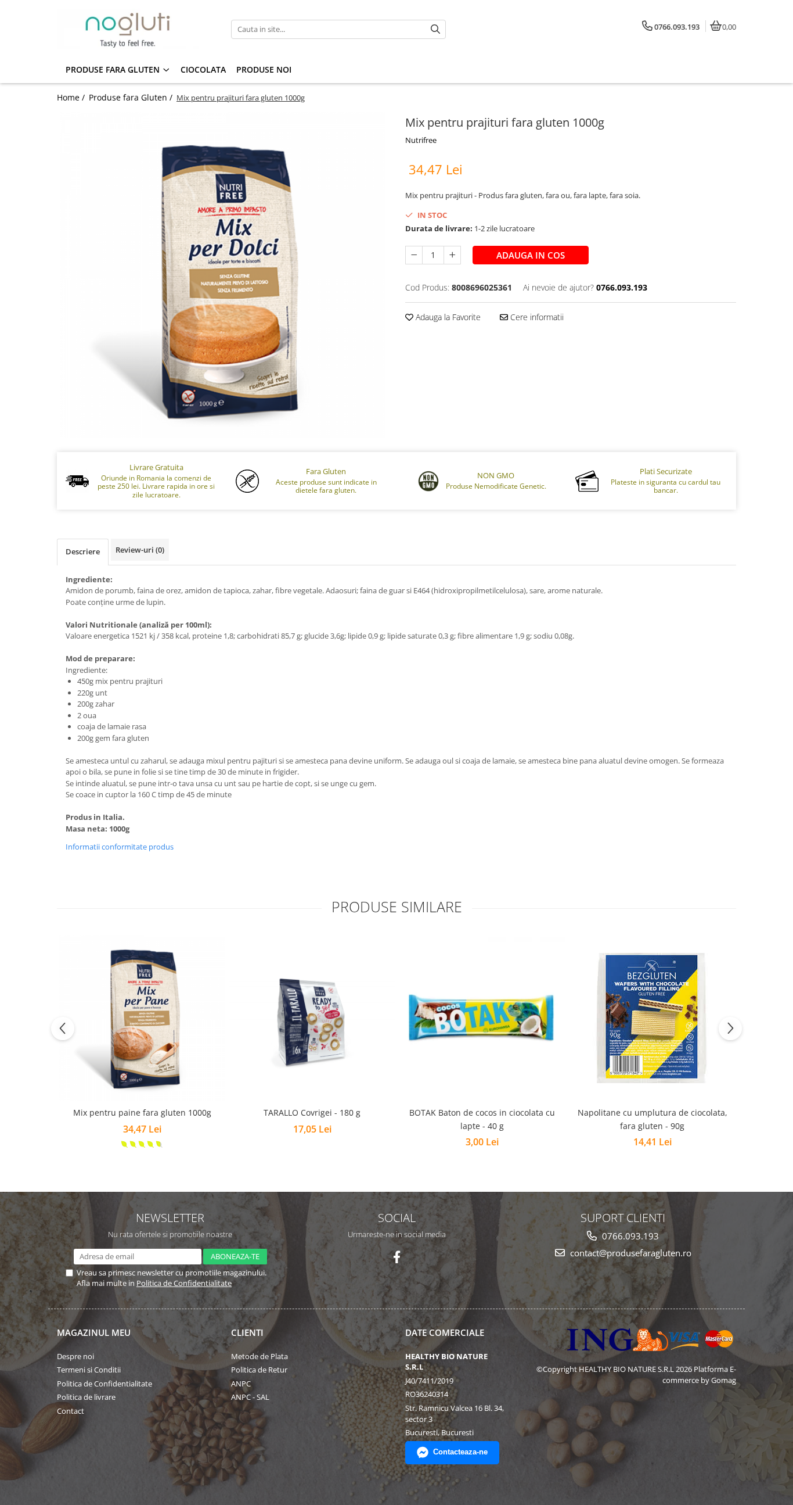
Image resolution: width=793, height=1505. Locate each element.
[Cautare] (435, 29)
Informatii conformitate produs (120, 846)
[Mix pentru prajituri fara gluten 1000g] (222, 275)
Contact (70, 1411)
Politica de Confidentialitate (184, 1283)
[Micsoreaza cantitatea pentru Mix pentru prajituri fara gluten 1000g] (414, 255)
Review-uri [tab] (140, 549)
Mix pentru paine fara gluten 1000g (142, 1112)
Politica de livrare (86, 1397)
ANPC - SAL (250, 1397)
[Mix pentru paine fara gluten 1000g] (142, 1018)
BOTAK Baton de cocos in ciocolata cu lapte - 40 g (482, 1119)
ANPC (241, 1383)
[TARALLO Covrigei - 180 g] (312, 1018)
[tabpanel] (222, 275)
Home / (72, 97)
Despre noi (75, 1356)
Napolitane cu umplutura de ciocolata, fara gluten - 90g (652, 1119)
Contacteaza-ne (460, 1451)
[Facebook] (397, 1257)
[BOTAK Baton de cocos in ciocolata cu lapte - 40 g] (482, 1018)
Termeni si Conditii (89, 1369)
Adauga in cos (530, 255)
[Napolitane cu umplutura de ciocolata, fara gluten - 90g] (652, 1018)
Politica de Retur (259, 1369)
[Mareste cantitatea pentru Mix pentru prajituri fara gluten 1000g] (452, 255)
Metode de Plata (259, 1356)
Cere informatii (536, 316)
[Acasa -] (129, 29)
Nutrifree (421, 140)
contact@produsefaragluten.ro (629, 1253)
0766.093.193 (629, 1236)
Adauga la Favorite (447, 316)
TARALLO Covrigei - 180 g (312, 1112)
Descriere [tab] (83, 551)
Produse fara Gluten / (132, 97)
